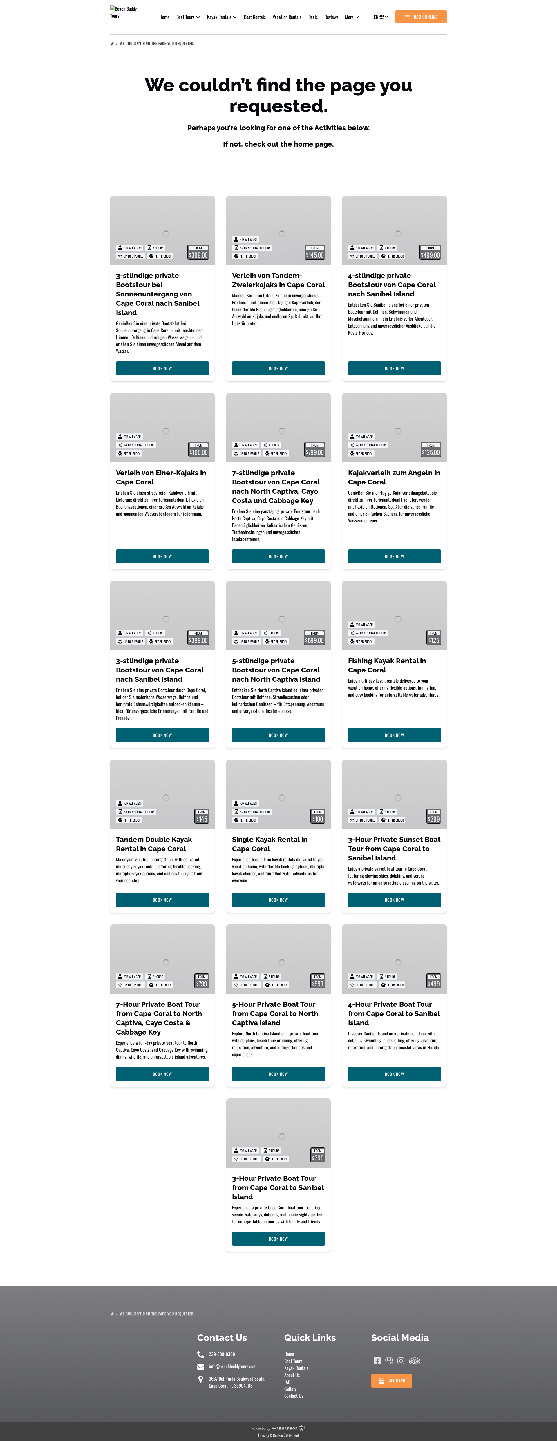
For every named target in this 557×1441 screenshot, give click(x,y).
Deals (313, 16)
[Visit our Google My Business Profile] (389, 1360)
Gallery (290, 1388)
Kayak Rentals (296, 1367)
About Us (292, 1374)
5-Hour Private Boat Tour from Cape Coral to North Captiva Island (275, 1013)
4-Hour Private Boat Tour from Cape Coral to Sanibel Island (394, 1013)
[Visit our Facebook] (377, 1360)
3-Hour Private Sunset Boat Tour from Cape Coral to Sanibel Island (394, 848)
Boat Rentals (255, 16)
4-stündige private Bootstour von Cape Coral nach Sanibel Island (391, 284)
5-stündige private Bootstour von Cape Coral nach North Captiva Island (276, 670)
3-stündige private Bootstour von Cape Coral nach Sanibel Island (159, 670)
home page (313, 144)
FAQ (287, 1381)
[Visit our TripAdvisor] (414, 1360)
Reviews (331, 16)
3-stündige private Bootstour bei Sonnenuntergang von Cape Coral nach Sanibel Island (157, 294)
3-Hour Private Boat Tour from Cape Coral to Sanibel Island (278, 1187)
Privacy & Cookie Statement (278, 1435)
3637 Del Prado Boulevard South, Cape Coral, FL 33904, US (237, 1382)
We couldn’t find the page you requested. (158, 43)
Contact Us (293, 1395)
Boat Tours (293, 1360)
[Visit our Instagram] (400, 1360)
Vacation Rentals (287, 16)
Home (164, 16)
